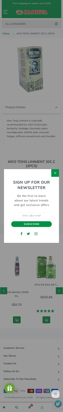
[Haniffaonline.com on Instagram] (35, 234)
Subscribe (31, 224)
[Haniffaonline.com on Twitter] (28, 234)
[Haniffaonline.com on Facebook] (21, 234)
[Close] (55, 173)
